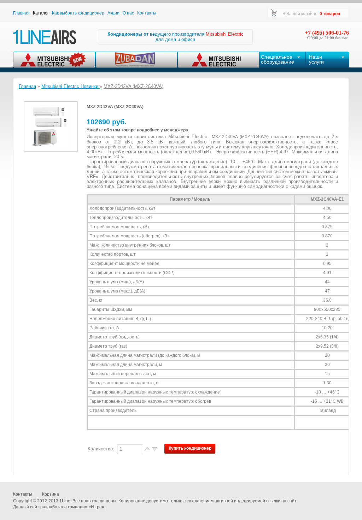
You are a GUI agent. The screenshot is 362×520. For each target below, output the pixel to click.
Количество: (102, 448)
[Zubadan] (136, 59)
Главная (27, 86)
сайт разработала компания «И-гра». (67, 506)
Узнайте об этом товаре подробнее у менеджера (137, 130)
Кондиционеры (124, 34)
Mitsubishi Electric (225, 34)
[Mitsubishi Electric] (218, 59)
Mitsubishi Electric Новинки (70, 86)
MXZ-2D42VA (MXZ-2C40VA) (133, 86)
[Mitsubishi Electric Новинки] (54, 59)
